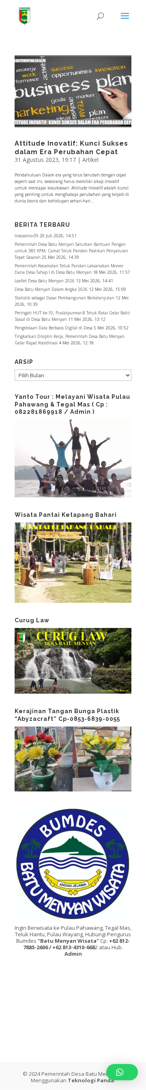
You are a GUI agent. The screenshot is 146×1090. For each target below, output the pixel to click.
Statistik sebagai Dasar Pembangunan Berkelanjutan (64, 298)
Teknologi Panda (91, 1080)
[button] (122, 1072)
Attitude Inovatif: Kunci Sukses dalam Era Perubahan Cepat (71, 148)
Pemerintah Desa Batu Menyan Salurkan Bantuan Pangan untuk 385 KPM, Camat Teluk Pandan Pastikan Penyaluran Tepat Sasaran (71, 250)
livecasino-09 (27, 236)
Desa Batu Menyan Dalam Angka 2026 (51, 289)
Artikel (90, 159)
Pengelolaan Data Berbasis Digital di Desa (53, 328)
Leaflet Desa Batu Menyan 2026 (45, 281)
